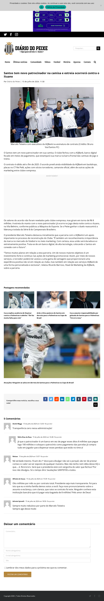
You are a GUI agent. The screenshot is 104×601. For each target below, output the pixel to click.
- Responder (48, 424)
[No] (101, 5)
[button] (95, 61)
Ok (41, 7)
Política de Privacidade (55, 7)
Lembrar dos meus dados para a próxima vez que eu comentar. (36, 567)
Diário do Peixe (13, 81)
